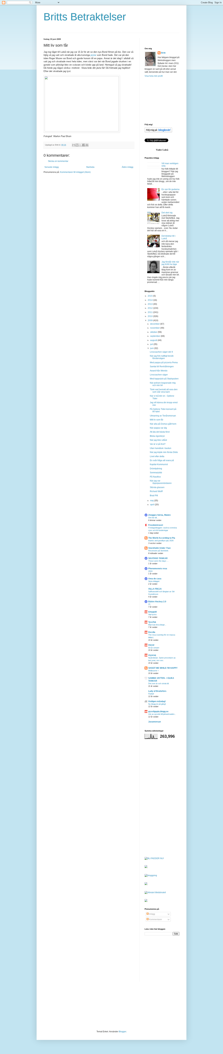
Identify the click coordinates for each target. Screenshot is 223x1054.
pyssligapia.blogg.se (158, 711)
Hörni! (151, 645)
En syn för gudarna (170, 189)
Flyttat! (151, 694)
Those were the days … (158, 561)
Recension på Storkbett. (158, 551)
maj (152, 500)
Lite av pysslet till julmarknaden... (162, 714)
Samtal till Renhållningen (162, 366)
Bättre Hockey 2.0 (157, 601)
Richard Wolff (156, 491)
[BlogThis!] (77, 145)
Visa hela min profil (154, 76)
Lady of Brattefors (157, 691)
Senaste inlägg (51, 167)
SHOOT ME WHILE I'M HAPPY (163, 668)
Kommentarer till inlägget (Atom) (75, 172)
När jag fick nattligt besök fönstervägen (162, 357)
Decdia (151, 632)
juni (152, 348)
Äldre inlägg (127, 167)
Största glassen (157, 487)
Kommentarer (155, 919)
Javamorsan (154, 722)
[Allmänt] (150, 892)
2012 (150, 308)
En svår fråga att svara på (162, 460)
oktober (154, 332)
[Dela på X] (80, 145)
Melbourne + (153, 671)
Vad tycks (152, 614)
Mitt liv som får (156, 420)
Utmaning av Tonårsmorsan (163, 416)
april (152, 504)
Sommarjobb (156, 472)
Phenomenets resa (157, 568)
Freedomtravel (155, 525)
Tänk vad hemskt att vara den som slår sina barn (164, 390)
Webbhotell (160, 892)
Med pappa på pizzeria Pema (164, 362)
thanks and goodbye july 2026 (161, 541)
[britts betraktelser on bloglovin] (158, 132)
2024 (150, 571)
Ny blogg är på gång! (157, 704)
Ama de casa (154, 578)
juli (151, 344)
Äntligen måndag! (157, 701)
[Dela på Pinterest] (87, 145)
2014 (150, 300)
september (155, 336)
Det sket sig (167, 212)
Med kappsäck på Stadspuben (164, 378)
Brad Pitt (154, 495)
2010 (150, 316)
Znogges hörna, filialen (159, 515)
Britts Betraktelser (85, 17)
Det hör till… (153, 518)
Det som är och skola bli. (158, 683)
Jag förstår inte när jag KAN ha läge (170, 263)
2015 (150, 296)
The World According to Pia (161, 538)
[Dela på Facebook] (83, 145)
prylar (93, 55)
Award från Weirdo (158, 370)
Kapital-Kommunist (159, 464)
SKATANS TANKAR (158, 558)
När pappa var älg (158, 428)
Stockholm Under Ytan (159, 548)
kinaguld (152, 612)
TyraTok (152, 622)
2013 (150, 304)
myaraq (152, 655)
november (155, 328)
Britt (163, 53)
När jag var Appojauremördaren (161, 482)
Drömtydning (156, 468)
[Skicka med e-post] (73, 145)
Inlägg (152, 914)
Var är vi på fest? (158, 444)
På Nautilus (155, 477)
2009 (150, 320)
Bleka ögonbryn (157, 436)
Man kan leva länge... (157, 625)
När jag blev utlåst (158, 440)
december (155, 324)
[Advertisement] (162, 100)
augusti (154, 340)
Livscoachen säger (159, 374)
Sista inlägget (153, 581)
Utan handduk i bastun (160, 448)
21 (149, 604)
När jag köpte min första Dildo (164, 452)
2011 (150, 312)
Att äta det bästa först (160, 432)
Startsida (90, 167)
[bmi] (146, 901)
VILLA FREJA (155, 589)
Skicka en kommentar (58, 161)
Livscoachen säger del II (161, 352)
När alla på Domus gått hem (163, 424)
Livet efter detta (157, 456)
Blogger (122, 1031)
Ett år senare (153, 648)
